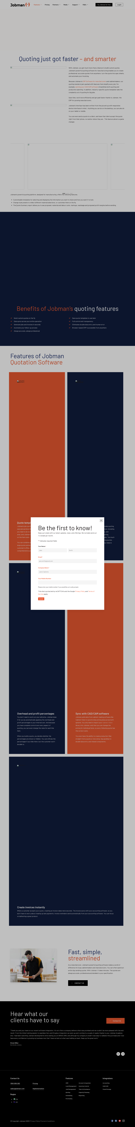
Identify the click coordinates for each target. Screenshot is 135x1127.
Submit (41, 599)
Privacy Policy (80, 591)
